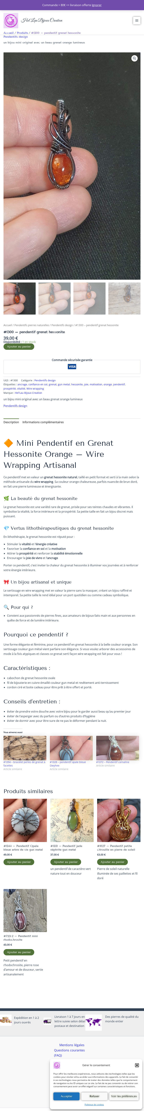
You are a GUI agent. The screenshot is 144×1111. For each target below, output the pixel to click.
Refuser (94, 1096)
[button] (137, 1065)
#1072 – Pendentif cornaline (112, 762)
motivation (96, 384)
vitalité (21, 388)
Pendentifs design (16, 36)
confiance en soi (37, 384)
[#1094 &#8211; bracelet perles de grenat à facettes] (25, 748)
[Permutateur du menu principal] (136, 20)
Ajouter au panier (19, 346)
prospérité (10, 388)
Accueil (8, 325)
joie (86, 384)
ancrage (22, 384)
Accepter (66, 1096)
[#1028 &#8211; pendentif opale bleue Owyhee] (71, 748)
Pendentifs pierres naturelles (31, 325)
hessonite (77, 384)
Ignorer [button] (97, 5)
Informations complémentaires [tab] (43, 422)
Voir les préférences (124, 1096)
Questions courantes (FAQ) (69, 1053)
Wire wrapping (35, 388)
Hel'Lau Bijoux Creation (41, 20)
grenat (53, 384)
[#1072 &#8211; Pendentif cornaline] (117, 748)
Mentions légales (71, 1045)
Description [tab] (11, 422)
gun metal (64, 384)
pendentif (119, 384)
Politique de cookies (94, 1104)
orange (108, 384)
